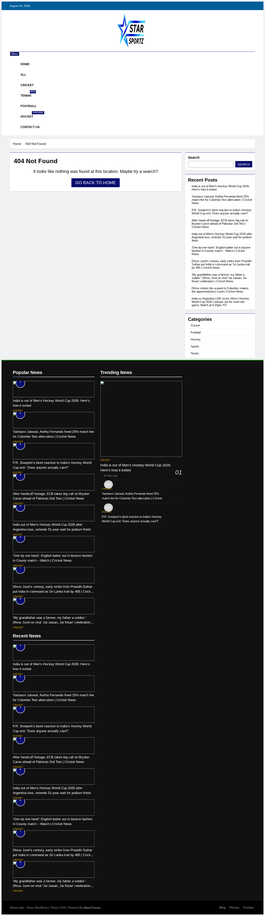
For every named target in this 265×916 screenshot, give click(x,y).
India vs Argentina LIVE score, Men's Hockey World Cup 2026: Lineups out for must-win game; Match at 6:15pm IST (220, 302)
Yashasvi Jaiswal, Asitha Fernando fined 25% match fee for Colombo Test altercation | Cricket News (222, 200)
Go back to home (95, 182)
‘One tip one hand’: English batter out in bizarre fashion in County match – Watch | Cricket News (221, 251)
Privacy (234, 907)
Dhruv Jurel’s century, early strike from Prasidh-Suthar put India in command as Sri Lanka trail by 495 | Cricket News (222, 264)
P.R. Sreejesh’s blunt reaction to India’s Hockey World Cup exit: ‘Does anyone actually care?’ (221, 211)
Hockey (28, 115)
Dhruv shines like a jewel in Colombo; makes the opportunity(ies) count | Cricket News (220, 290)
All (23, 74)
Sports (195, 346)
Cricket (27, 85)
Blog (222, 907)
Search (194, 157)
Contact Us (30, 127)
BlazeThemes (92, 907)
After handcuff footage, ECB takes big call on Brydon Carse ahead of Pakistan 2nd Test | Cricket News (220, 224)
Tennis (27, 94)
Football (28, 106)
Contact (248, 907)
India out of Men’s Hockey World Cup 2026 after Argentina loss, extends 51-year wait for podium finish (222, 237)
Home (25, 64)
